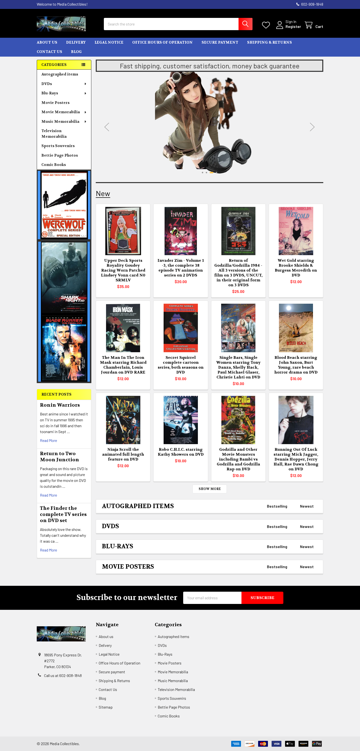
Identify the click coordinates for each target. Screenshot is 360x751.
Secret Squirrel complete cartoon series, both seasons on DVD (181, 365)
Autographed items (59, 74)
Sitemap (106, 707)
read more (48, 440)
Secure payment (220, 42)
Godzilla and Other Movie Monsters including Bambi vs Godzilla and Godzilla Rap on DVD (238, 459)
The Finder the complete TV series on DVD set (63, 514)
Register (293, 26)
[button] (64, 205)
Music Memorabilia (60, 121)
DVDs (46, 83)
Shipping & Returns (269, 42)
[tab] (138, 506)
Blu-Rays (49, 93)
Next (312, 126)
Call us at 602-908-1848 (63, 675)
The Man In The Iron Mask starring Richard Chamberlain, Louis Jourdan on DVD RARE (123, 365)
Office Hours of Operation (162, 42)
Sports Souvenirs (58, 145)
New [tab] (103, 193)
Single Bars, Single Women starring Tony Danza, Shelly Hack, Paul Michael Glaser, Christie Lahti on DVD (238, 367)
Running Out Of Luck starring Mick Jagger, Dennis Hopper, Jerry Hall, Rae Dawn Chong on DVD (296, 459)
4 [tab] (216, 172)
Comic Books (53, 164)
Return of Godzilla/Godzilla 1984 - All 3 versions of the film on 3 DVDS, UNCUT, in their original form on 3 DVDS (238, 273)
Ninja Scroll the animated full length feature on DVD (123, 454)
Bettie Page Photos (59, 155)
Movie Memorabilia (60, 112)
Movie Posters (55, 102)
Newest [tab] (307, 506)
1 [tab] (202, 172)
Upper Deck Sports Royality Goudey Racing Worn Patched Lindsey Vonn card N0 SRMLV (123, 270)
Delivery (76, 42)
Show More (210, 489)
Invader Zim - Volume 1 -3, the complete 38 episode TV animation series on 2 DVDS (180, 268)
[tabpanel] (209, 123)
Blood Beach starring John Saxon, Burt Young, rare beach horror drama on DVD (296, 365)
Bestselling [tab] (277, 506)
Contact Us (49, 51)
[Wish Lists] (267, 25)
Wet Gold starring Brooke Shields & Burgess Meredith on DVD (296, 268)
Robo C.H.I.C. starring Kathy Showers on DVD (181, 452)
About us (47, 42)
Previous (107, 126)
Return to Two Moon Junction (59, 457)
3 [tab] (211, 172)
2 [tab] (206, 172)
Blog (76, 51)
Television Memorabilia (54, 133)
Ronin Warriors (60, 405)
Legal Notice (109, 42)
